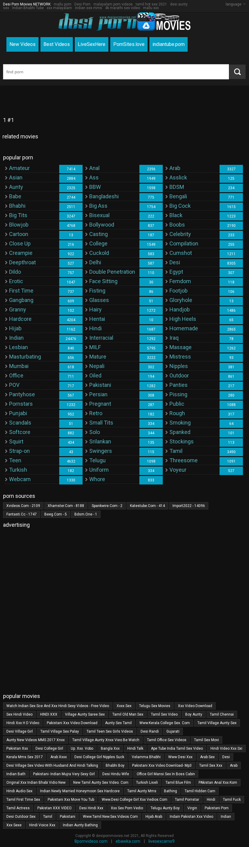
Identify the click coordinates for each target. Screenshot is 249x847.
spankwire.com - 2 (107, 506)
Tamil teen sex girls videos (110, 731)
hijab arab (153, 816)
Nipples (178, 366)
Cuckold (99, 253)
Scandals (20, 422)
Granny (17, 309)
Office (16, 375)
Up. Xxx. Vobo (82, 748)
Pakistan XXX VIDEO (54, 808)
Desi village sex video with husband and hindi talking (52, 765)
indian (226, 816)
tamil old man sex (127, 714)
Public (176, 404)
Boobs (177, 224)
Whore (97, 479)
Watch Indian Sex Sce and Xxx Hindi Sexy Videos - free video (57, 706)
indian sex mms (88, 8)
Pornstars (21, 404)
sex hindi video (19, 714)
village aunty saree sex (85, 714)
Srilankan (100, 441)
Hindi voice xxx (42, 825)
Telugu (97, 460)
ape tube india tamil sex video (177, 748)
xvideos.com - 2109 (23, 506)
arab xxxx (58, 757)
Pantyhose (22, 394)
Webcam (20, 479)
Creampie (20, 253)
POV (14, 385)
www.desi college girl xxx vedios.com (134, 799)
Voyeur (177, 470)
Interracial (101, 338)
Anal (94, 168)
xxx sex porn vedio (127, 808)
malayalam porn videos (113, 4)
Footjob (178, 290)
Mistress (180, 356)
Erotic (16, 281)
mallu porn (62, 4)
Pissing (178, 394)
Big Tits (18, 215)
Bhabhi (17, 206)
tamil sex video (164, 714)
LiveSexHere (91, 44)
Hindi (95, 328)
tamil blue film (178, 782)
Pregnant (100, 404)
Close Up (20, 243)
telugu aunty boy (165, 808)
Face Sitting (103, 281)
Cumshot (180, 253)
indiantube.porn (168, 44)
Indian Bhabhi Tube (28, 8)
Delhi (95, 262)
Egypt (176, 272)
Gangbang (21, 300)
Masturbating (25, 356)
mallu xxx (151, 8)
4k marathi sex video (122, 8)
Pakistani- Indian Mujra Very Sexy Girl (64, 774)
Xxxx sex (124, 706)
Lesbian (18, 347)
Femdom (180, 281)
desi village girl (19, 731)
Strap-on (19, 451)
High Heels (182, 319)
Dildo (15, 272)
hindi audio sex (19, 791)
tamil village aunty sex (217, 723)
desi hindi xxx (91, 808)
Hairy (95, 309)
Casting (98, 234)
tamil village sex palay (59, 731)
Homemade (183, 328)
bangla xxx (110, 748)
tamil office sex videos (166, 740)
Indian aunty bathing (80, 825)
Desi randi (150, 731)
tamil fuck (232, 799)
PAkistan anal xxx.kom (218, 782)
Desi (174, 262)
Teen (15, 460)
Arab (174, 168)
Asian (15, 177)
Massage (180, 347)
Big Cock (180, 206)
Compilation (183, 243)
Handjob (179, 309)
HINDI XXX (48, 714)
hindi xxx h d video (22, 723)
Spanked (179, 432)
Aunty (16, 187)
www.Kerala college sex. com (164, 723)
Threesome (183, 460)
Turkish (18, 470)
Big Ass (98, 206)
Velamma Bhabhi (146, 757)
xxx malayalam (59, 8)
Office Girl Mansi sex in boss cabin (166, 774)
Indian (16, 338)
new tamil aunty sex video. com (100, 782)
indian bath (16, 774)
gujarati (172, 731)
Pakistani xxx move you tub (71, 799)
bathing (170, 791)
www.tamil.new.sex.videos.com (110, 816)
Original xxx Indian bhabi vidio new (36, 782)
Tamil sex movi (206, 740)
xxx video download (195, 706)
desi (226, 757)
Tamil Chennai (222, 714)
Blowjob (19, 224)
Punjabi (18, 413)
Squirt (16, 441)
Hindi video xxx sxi (226, 748)
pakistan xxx (17, 748)
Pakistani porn (217, 808)
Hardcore (20, 319)
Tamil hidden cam (200, 791)
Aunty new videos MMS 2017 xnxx (35, 740)
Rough (177, 413)
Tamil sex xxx (210, 765)
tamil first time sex (23, 799)
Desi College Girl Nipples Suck (99, 757)
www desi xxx (180, 757)
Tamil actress (18, 808)
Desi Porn (82, 4)
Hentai (97, 319)
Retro (95, 413)
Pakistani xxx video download (72, 723)
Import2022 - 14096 (188, 506)
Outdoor (179, 375)
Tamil (175, 451)
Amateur (19, 168)
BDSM (176, 187)
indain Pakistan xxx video (191, 816)
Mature (97, 356)
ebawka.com (128, 841)
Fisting (97, 290)
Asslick (178, 177)
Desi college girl (49, 748)
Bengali (178, 196)
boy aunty (193, 714)
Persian (98, 394)
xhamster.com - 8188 (66, 506)
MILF (95, 347)
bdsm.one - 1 (85, 514)
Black (175, 215)
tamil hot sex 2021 (151, 4)
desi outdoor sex (21, 816)
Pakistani (100, 385)
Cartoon (18, 234)
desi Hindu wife (115, 774)
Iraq (174, 338)
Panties (178, 385)
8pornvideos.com (90, 841)
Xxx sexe (14, 825)
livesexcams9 (161, 841)
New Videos (22, 44)
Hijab (15, 328)
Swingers (100, 451)
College (98, 243)
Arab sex (207, 757)
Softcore (19, 432)
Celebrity (180, 234)
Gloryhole (180, 300)
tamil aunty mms (141, 791)
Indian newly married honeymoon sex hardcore (80, 791)
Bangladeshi (104, 196)
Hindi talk (135, 748)
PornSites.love (129, 44)
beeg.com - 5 (55, 514)
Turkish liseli (147, 782)
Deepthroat (22, 262)
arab (233, 765)
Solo (94, 432)
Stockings (181, 441)
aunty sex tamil (118, 723)
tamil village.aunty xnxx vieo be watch (105, 740)
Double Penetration (112, 272)
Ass (94, 177)
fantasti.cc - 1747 (21, 514)
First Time (21, 290)
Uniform (99, 470)
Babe (15, 196)
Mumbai (19, 366)
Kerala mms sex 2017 (24, 757)
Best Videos (56, 44)
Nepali (96, 366)
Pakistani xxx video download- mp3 (162, 765)
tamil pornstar (187, 799)
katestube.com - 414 (147, 506)
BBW (95, 187)
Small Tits (101, 422)
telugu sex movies (154, 706)
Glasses (99, 300)
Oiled (95, 375)
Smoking (180, 422)
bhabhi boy (115, 765)
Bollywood (101, 224)
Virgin (192, 808)
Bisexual (99, 215)
